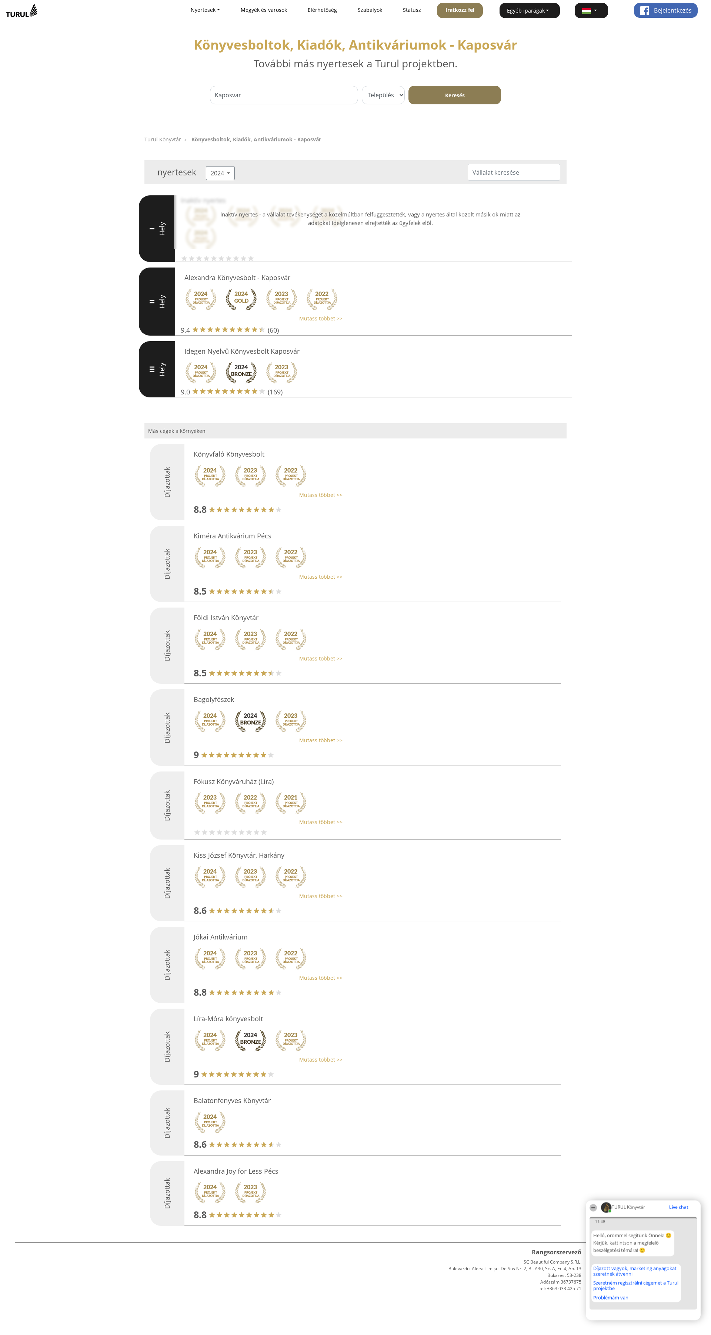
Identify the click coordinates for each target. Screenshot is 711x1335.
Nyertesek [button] (203, 9)
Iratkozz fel (459, 9)
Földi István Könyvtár (226, 617)
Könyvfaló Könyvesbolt (229, 454)
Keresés (455, 95)
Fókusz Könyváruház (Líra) (234, 781)
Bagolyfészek (214, 699)
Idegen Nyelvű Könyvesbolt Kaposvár (242, 351)
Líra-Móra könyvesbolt (228, 1018)
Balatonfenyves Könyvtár (232, 1100)
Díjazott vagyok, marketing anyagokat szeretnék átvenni (635, 1271)
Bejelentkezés (672, 10)
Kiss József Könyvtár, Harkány (239, 855)
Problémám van (610, 1297)
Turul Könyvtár (162, 139)
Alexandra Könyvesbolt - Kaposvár (237, 277)
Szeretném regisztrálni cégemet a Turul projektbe (635, 1285)
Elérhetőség (322, 9)
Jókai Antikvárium (221, 936)
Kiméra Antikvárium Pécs (232, 535)
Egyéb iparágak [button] (526, 10)
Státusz (412, 9)
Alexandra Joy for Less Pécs (236, 1171)
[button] (591, 10)
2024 (218, 173)
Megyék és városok (264, 9)
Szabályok (370, 9)
